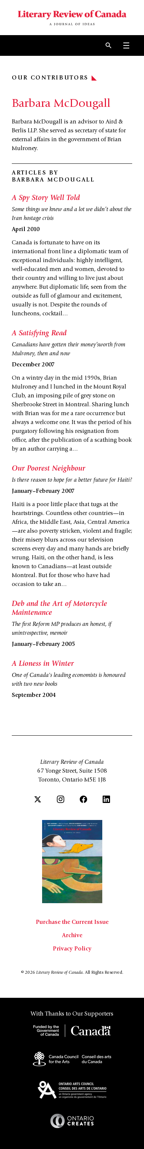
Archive (72, 936)
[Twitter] (38, 799)
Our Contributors (50, 78)
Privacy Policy (72, 949)
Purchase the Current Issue (72, 922)
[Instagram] (60, 799)
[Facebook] (83, 799)
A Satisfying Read (39, 334)
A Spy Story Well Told (46, 198)
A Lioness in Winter (43, 664)
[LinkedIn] (106, 799)
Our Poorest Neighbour (48, 469)
